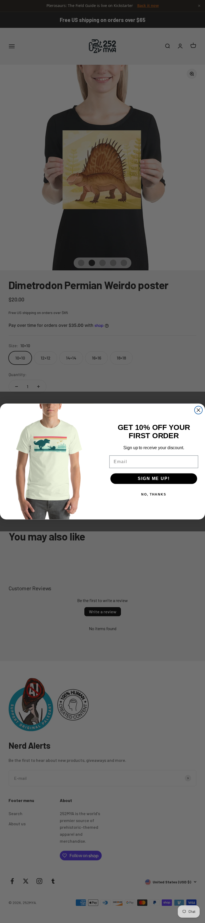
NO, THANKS (153, 494)
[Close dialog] (199, 410)
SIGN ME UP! (153, 478)
